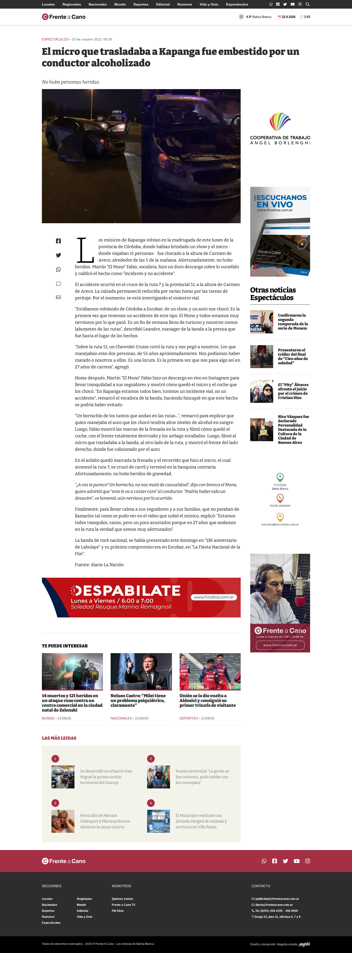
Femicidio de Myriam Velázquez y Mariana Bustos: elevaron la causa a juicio (105, 821)
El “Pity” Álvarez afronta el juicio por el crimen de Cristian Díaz (293, 391)
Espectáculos (237, 4)
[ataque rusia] (72, 671)
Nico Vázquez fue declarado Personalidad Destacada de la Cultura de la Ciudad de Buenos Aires (293, 429)
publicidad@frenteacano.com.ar (277, 899)
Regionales (71, 4)
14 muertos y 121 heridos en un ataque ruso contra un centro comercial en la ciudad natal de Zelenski (72, 703)
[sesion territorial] (62, 776)
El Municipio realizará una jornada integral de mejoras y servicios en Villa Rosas (201, 821)
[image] (261, 429)
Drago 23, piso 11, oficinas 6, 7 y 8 (278, 917)
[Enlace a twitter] (285, 4)
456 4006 (291, 911)
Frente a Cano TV (123, 905)
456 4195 (276, 911)
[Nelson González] (158, 776)
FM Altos (118, 911)
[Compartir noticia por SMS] (58, 283)
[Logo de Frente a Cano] (63, 16)
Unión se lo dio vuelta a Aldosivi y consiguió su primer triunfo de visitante (208, 700)
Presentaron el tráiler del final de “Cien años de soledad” (293, 356)
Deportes (141, 4)
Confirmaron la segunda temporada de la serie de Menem (293, 322)
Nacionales (98, 4)
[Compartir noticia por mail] (58, 297)
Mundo (120, 4)
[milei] (141, 671)
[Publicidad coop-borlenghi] (280, 128)
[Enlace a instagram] (299, 4)
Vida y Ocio (209, 4)
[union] (210, 671)
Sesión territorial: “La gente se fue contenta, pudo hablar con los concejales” (202, 777)
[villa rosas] (158, 821)
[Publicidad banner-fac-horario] (280, 603)
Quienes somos (122, 899)
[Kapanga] (141, 156)
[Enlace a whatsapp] (271, 4)
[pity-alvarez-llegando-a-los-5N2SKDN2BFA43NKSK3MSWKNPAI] (261, 391)
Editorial (163, 4)
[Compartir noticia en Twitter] (58, 255)
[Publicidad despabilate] (141, 597)
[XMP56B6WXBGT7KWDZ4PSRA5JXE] (261, 321)
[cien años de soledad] (261, 356)
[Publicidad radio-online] (280, 232)
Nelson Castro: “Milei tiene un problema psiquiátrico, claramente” (138, 700)
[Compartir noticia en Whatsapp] (58, 269)
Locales (48, 4)
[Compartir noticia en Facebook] (58, 241)
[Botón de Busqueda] (307, 4)
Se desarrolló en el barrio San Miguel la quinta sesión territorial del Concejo (106, 777)
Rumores (184, 4)
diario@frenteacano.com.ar (274, 905)
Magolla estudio (288, 944)
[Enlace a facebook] (277, 4)
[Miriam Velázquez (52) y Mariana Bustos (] (62, 821)
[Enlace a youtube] (293, 4)
